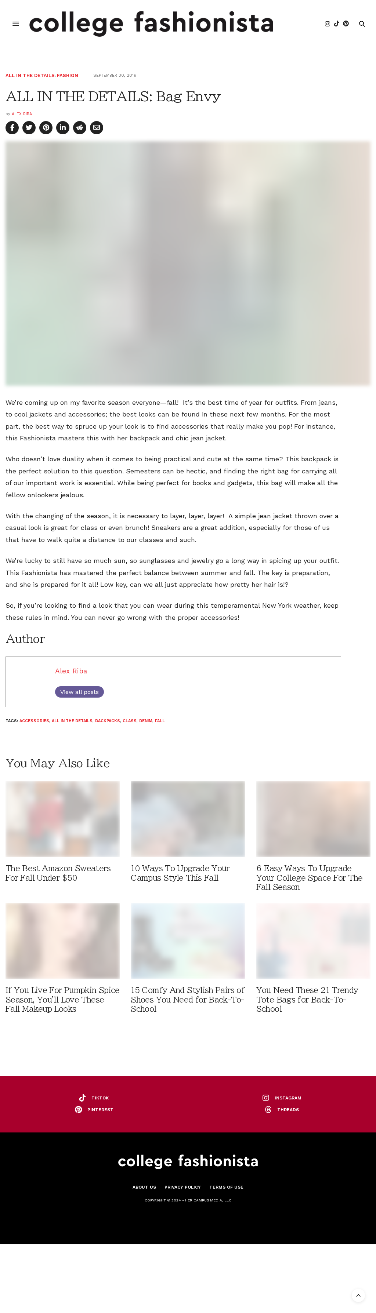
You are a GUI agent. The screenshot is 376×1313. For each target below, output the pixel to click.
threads (288, 1109)
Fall (160, 721)
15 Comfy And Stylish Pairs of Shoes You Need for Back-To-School (188, 999)
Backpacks (107, 721)
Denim (145, 721)
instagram (288, 1098)
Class (130, 721)
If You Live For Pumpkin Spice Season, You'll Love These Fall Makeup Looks (63, 999)
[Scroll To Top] (358, 1295)
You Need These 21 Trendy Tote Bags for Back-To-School (307, 999)
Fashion (67, 75)
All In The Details (30, 75)
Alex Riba (22, 114)
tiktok (100, 1098)
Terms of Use (226, 1187)
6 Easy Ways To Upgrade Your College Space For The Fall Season (309, 878)
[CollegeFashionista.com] (151, 24)
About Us (144, 1187)
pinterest (100, 1109)
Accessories (34, 721)
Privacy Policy (182, 1187)
